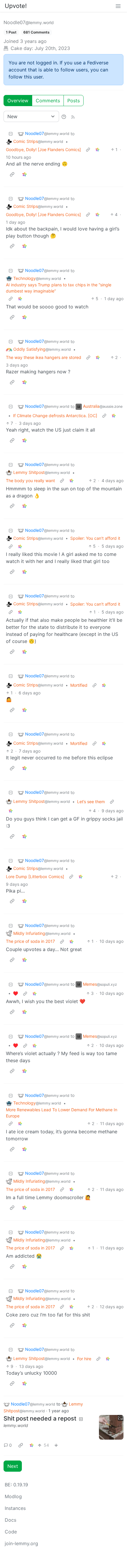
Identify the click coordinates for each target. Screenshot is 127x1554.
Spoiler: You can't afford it (95, 538)
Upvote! (16, 5)
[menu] (118, 5)
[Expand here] (111, 1427)
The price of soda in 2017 (30, 941)
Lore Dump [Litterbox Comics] (35, 876)
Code (11, 1532)
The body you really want (30, 480)
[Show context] (88, 149)
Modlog (13, 1496)
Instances (15, 1508)
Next (12, 1466)
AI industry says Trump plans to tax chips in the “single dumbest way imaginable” (58, 287)
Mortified (78, 685)
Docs (10, 1520)
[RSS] (73, 116)
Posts (73, 100)
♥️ (15, 993)
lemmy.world (16, 1425)
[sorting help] (63, 116)
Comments (48, 100)
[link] (97, 149)
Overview (17, 100)
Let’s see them (91, 801)
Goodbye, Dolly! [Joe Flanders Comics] (43, 149)
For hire (84, 1358)
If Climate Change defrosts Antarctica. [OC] (55, 415)
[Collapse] (10, 133)
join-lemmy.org (21, 1543)
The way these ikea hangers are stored (43, 357)
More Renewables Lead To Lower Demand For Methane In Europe (61, 1112)
